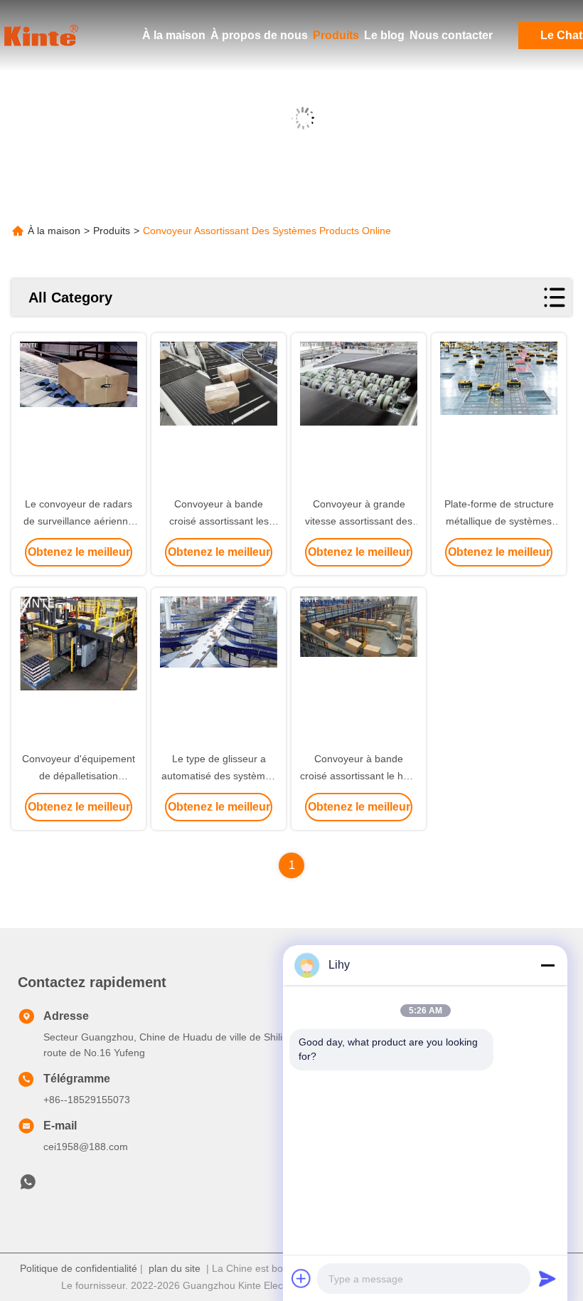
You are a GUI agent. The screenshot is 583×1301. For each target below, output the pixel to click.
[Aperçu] (42, 35)
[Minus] (547, 965)
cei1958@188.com (85, 1146)
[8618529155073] (28, 1185)
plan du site (174, 1268)
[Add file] (301, 1278)
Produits (336, 35)
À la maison (173, 35)
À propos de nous (259, 35)
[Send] (547, 1278)
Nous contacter (451, 35)
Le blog (384, 35)
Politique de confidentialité (78, 1268)
